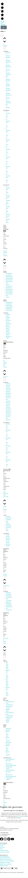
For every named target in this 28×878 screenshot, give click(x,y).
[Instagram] (5, 839)
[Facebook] (1, 839)
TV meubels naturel (8, 195)
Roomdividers (9, 279)
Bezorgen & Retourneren (6, 859)
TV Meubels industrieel (8, 73)
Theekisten (8, 594)
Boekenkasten (9, 276)
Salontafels (8, 518)
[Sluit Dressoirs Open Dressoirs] (4, 379)
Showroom (8, 728)
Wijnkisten (8, 592)
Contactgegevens (10, 759)
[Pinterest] (8, 839)
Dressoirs (2, 847)
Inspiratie (8, 730)
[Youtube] (12, 839)
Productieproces (10, 701)
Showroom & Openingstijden (7, 861)
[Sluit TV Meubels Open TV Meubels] (4, 48)
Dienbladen (8, 595)
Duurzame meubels (4, 852)
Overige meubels (4, 850)
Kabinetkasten (9, 278)
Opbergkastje (9, 302)
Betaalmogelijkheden (11, 765)
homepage (20, 816)
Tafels (1, 849)
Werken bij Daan (4, 865)
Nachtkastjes (9, 305)
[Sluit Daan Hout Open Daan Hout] (4, 656)
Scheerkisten (9, 597)
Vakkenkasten (9, 281)
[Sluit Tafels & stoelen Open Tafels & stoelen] (4, 511)
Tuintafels (8, 519)
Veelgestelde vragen (5, 862)
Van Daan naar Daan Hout (7, 665)
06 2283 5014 (4, 832)
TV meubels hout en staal (8, 189)
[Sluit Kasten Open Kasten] (4, 267)
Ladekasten (9, 304)
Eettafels (8, 516)
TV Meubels (3, 844)
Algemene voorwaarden (6, 864)
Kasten (1, 845)
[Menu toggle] (2, 35)
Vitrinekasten (9, 273)
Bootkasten (8, 275)
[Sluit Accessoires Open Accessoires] (4, 587)
